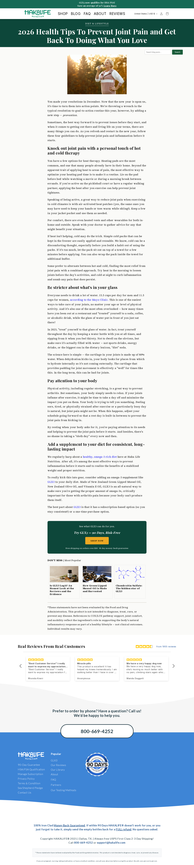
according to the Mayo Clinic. (89, 299)
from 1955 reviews (166, 646)
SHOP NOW (97, 540)
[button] (21, 666)
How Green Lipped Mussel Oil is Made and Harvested (95, 588)
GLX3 (51, 482)
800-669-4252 (97, 731)
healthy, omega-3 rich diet (100, 456)
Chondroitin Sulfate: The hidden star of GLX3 (129, 588)
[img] (144, 647)
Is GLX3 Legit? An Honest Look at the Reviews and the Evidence (62, 590)
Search (177, 52)
